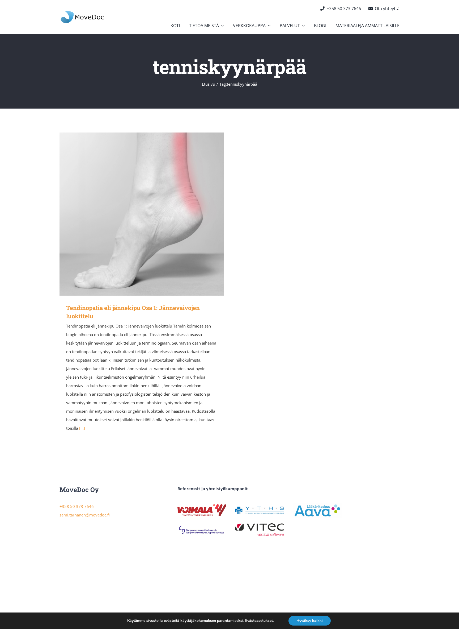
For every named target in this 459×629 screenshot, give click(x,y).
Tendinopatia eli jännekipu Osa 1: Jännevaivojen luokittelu (134, 214)
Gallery (150, 214)
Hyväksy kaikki (309, 620)
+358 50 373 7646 (77, 506)
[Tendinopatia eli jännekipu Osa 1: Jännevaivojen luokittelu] (142, 214)
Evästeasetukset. (259, 620)
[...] (82, 428)
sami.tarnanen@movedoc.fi (85, 515)
